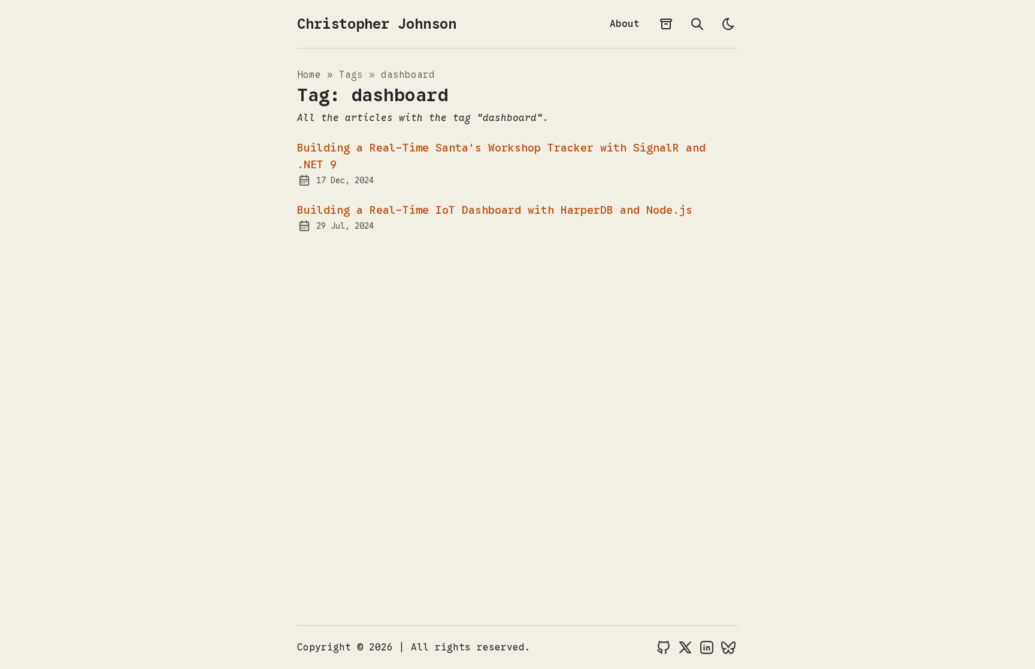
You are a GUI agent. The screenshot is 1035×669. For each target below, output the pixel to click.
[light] (728, 24)
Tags (354, 75)
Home (312, 75)
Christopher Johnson (376, 24)
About (625, 24)
